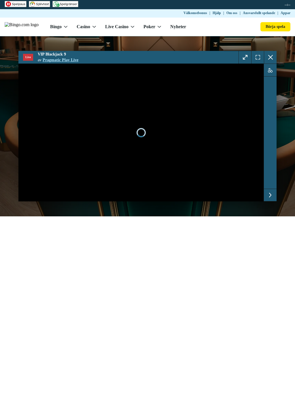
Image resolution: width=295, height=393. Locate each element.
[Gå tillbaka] (270, 57)
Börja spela (275, 26)
